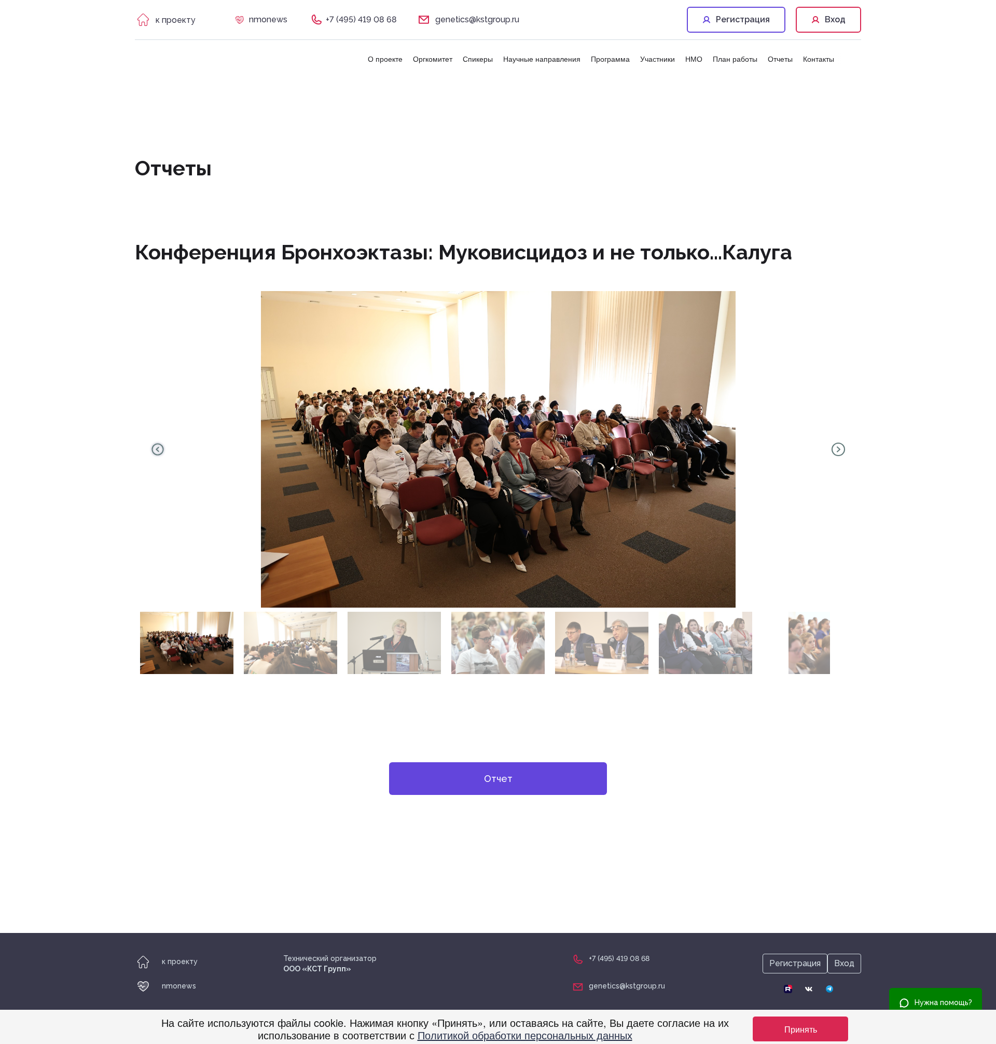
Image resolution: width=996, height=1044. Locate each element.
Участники (657, 58)
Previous (157, 449)
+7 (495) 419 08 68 (361, 19)
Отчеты (780, 58)
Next (838, 449)
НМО (693, 58)
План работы (735, 58)
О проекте (385, 58)
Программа (610, 58)
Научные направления (541, 58)
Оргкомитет (432, 58)
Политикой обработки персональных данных (525, 1034)
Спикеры (478, 58)
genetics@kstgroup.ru (477, 19)
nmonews (268, 19)
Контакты (818, 58)
